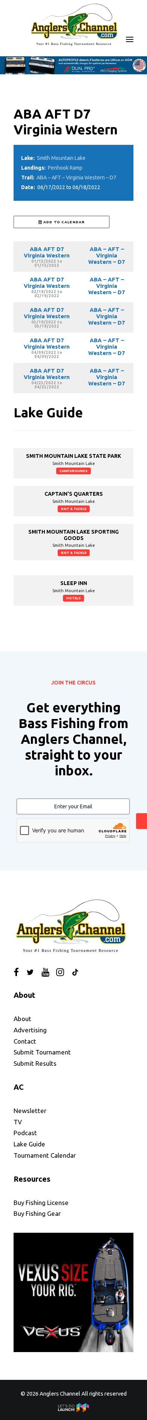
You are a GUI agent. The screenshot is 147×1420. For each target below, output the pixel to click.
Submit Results (35, 1063)
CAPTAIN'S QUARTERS (73, 494)
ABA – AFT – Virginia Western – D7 (76, 177)
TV (18, 1121)
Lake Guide (29, 1144)
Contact (25, 1041)
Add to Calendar (63, 222)
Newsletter (30, 1110)
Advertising (30, 1029)
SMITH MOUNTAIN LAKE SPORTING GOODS (73, 535)
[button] (129, 39)
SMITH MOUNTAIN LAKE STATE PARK (73, 456)
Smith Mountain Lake (61, 158)
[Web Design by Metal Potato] (73, 1410)
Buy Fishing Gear (37, 1213)
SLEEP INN (73, 583)
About (22, 1018)
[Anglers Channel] (73, 24)
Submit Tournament (42, 1052)
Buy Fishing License (41, 1202)
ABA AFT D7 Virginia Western (47, 252)
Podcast (25, 1132)
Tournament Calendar (45, 1155)
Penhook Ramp (65, 168)
